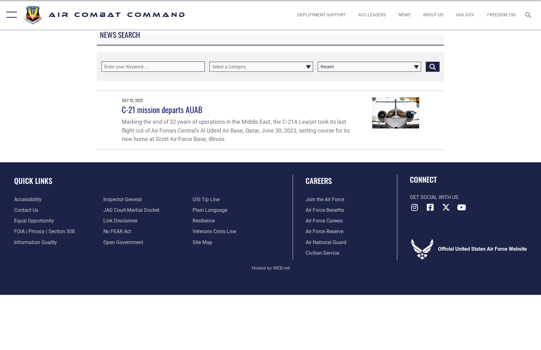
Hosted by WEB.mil (271, 267)
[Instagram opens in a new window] (414, 207)
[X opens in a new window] (446, 207)
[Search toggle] (529, 15)
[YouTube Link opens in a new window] (461, 207)
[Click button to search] (433, 67)
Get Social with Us (434, 197)
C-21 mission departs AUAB (162, 109)
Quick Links (33, 180)
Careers (319, 180)
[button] (10, 15)
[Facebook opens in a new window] (430, 207)
